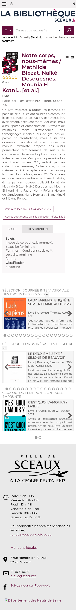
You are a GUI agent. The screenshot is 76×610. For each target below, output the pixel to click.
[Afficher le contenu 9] (36, 335)
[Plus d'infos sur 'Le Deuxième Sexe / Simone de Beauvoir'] (14, 369)
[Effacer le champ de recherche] (60, 30)
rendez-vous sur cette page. (31, 534)
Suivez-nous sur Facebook (30, 585)
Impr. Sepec (53, 101)
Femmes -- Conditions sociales (27, 250)
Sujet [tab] (12, 229)
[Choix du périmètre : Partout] (8, 30)
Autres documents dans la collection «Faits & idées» (37, 216)
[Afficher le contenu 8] (32, 335)
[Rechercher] (51, 242)
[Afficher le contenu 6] (24, 335)
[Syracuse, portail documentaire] (38, 15)
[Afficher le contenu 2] (8, 335)
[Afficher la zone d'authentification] (12, 4)
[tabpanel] (33, 253)
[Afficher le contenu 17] (67, 335)
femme (11, 258)
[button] (74, 4)
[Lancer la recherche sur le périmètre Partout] (69, 30)
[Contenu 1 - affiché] (5, 335)
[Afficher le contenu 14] (55, 335)
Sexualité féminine (19, 246)
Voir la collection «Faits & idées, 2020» (28, 209)
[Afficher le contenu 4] (16, 335)
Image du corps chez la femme (28, 242)
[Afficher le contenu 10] (40, 335)
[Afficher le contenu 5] (20, 335)
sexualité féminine (19, 254)
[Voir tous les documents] (47, 294)
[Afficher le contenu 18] (71, 335)
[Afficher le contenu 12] (47, 335)
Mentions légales (23, 548)
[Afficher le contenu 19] (38, 339)
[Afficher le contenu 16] (63, 335)
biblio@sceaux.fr (23, 576)
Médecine (13, 267)
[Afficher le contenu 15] (59, 335)
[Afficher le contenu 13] (51, 335)
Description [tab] (38, 229)
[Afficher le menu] (4, 4)
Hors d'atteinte (29, 101)
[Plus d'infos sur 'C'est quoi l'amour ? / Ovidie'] (14, 417)
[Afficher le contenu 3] (12, 335)
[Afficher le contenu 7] (28, 335)
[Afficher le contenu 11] (43, 335)
